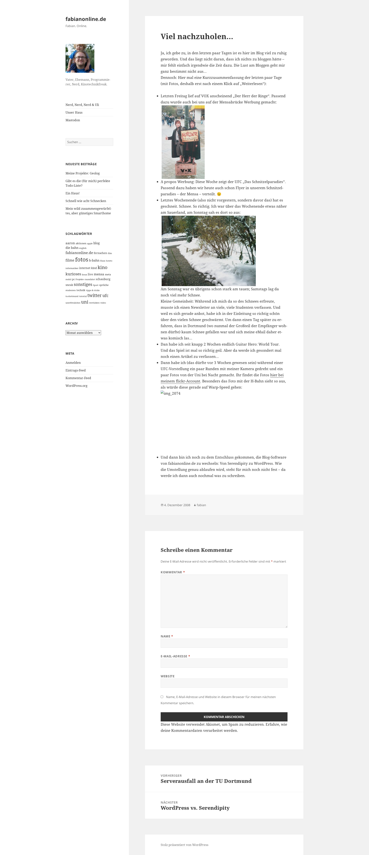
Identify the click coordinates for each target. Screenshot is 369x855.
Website (168, 676)
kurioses (73, 273)
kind (94, 268)
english (82, 248)
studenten (71, 290)
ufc (105, 295)
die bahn (72, 248)
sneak (69, 285)
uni (84, 302)
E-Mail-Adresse (175, 656)
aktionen (81, 243)
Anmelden (73, 363)
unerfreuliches (73, 302)
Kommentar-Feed (78, 378)
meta (108, 274)
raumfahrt (90, 279)
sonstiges (83, 284)
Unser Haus (74, 112)
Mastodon (73, 120)
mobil (68, 279)
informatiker (72, 268)
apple (90, 243)
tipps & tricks (93, 290)
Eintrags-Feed (76, 370)
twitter (94, 295)
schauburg (103, 279)
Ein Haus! (73, 193)
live (90, 274)
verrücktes (94, 302)
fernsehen (100, 253)
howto (109, 260)
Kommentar (173, 572)
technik (80, 290)
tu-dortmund (72, 296)
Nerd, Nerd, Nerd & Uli (82, 105)
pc (73, 279)
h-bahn (94, 260)
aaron (70, 243)
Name (167, 636)
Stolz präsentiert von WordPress (184, 845)
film (110, 253)
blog (96, 243)
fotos (81, 259)
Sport (95, 285)
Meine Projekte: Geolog (83, 173)
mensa (99, 274)
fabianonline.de (86, 18)
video (103, 302)
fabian (201, 505)
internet (84, 268)
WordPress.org (76, 386)
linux (84, 274)
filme (70, 260)
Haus (102, 260)
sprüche (104, 285)
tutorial (83, 296)
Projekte (80, 279)
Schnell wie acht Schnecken (86, 201)
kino (102, 267)
